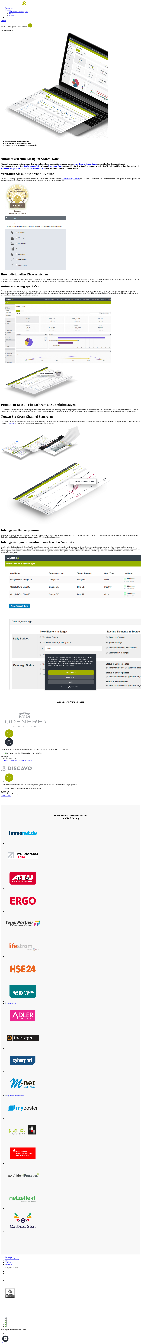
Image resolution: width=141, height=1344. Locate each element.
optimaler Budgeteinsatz (11, 168)
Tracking (12, 15)
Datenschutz (9, 1262)
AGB (7, 1261)
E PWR (3, 21)
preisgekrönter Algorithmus (85, 164)
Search (11, 13)
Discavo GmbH (6, 796)
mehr (71, 682)
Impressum (8, 1257)
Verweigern (71, 677)
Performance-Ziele (32, 166)
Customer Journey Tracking (71, 179)
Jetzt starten (8, 8)
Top (2, 1342)
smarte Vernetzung (38, 168)
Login (7, 17)
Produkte (8, 10)
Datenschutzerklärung (12, 1259)
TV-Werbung (10, 423)
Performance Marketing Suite (18, 12)
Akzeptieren (71, 672)
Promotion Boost (55, 166)
